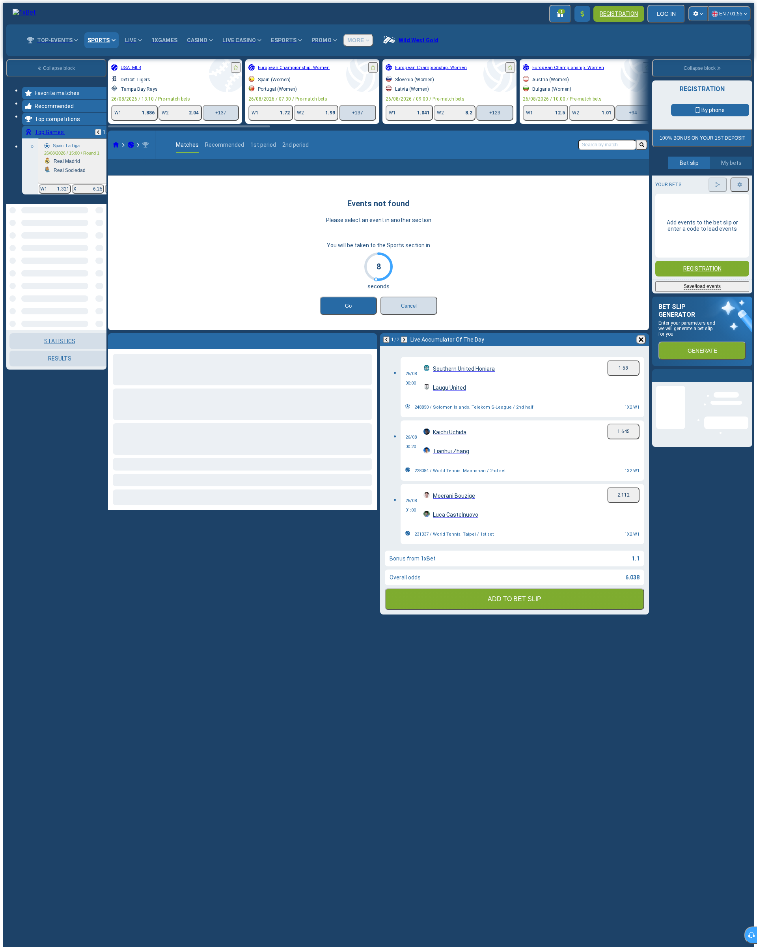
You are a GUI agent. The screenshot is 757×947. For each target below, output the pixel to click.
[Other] (582, 173)
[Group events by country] (100, 244)
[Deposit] (582, 14)
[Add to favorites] (236, 67)
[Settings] (698, 13)
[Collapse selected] (90, 244)
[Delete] (641, 352)
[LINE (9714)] (116, 145)
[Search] (641, 145)
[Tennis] (131, 145)
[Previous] (98, 132)
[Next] (404, 352)
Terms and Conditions (705, 186)
